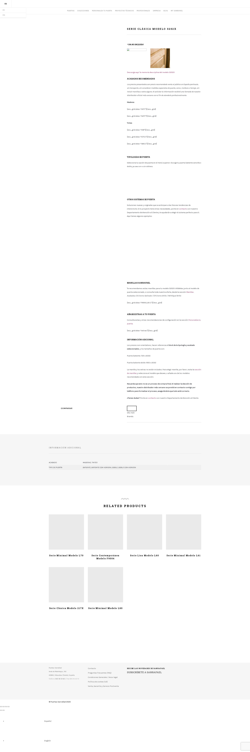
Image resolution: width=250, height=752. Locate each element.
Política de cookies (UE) (98, 682)
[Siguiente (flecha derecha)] (3, 710)
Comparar (132, 408)
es (6, 4)
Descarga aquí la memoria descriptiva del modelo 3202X (151, 72)
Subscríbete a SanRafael (144, 672)
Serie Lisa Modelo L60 (144, 555)
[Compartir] (3, 706)
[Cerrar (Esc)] (1, 706)
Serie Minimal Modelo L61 (184, 555)
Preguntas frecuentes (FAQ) (99, 673)
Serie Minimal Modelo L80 (105, 608)
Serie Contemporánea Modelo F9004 (105, 557)
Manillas (190, 292)
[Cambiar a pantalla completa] (6, 706)
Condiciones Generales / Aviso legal (103, 677)
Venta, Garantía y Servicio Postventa (103, 686)
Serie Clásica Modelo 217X (66, 608)
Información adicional (65, 447)
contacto (152, 398)
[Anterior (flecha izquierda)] (1, 710)
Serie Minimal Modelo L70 (66, 555)
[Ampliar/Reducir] (8, 706)
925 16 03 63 (60, 679)
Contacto (92, 668)
